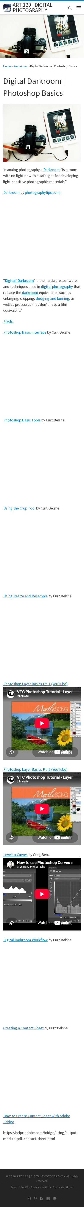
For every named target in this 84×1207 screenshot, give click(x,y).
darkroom (30, 292)
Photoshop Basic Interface (24, 332)
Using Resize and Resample (25, 595)
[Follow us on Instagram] (29, 1198)
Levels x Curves (15, 854)
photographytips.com (42, 192)
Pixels (8, 321)
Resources (21, 66)
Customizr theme (63, 1187)
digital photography (57, 286)
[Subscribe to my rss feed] (41, 1198)
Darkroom (51, 169)
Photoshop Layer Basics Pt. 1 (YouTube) (35, 683)
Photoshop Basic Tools (21, 420)
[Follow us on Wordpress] (54, 1198)
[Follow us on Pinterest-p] (35, 1198)
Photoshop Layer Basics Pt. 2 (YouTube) (35, 769)
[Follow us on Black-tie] (48, 1198)
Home (7, 66)
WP (26, 1187)
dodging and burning (52, 298)
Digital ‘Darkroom (19, 280)
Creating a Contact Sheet (23, 1027)
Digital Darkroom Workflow (25, 939)
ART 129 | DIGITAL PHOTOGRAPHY (40, 1176)
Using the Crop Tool (19, 508)
